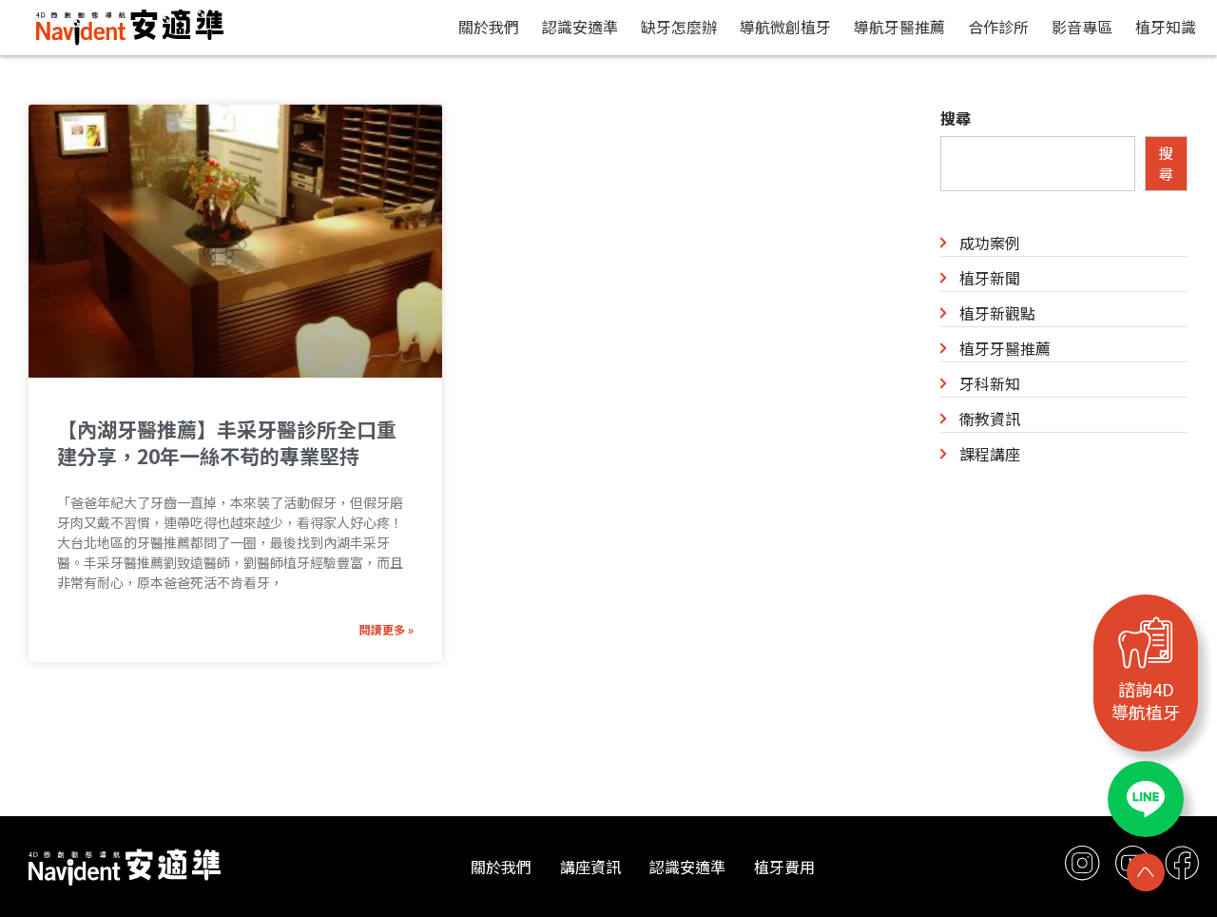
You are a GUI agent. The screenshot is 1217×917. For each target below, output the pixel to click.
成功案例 (989, 242)
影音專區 (1082, 26)
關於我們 (488, 26)
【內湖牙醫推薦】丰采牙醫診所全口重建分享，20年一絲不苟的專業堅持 (226, 442)
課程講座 (989, 453)
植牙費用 (784, 866)
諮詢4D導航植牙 (1145, 700)
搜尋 (955, 118)
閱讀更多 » (386, 629)
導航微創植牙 (785, 26)
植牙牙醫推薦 (1005, 348)
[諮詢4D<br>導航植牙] (1145, 642)
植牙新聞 (989, 277)
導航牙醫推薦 (899, 26)
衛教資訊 (989, 418)
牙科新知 (989, 383)
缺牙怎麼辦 (679, 26)
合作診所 (998, 26)
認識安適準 (580, 26)
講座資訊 (590, 866)
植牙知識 (1165, 26)
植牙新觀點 (997, 313)
